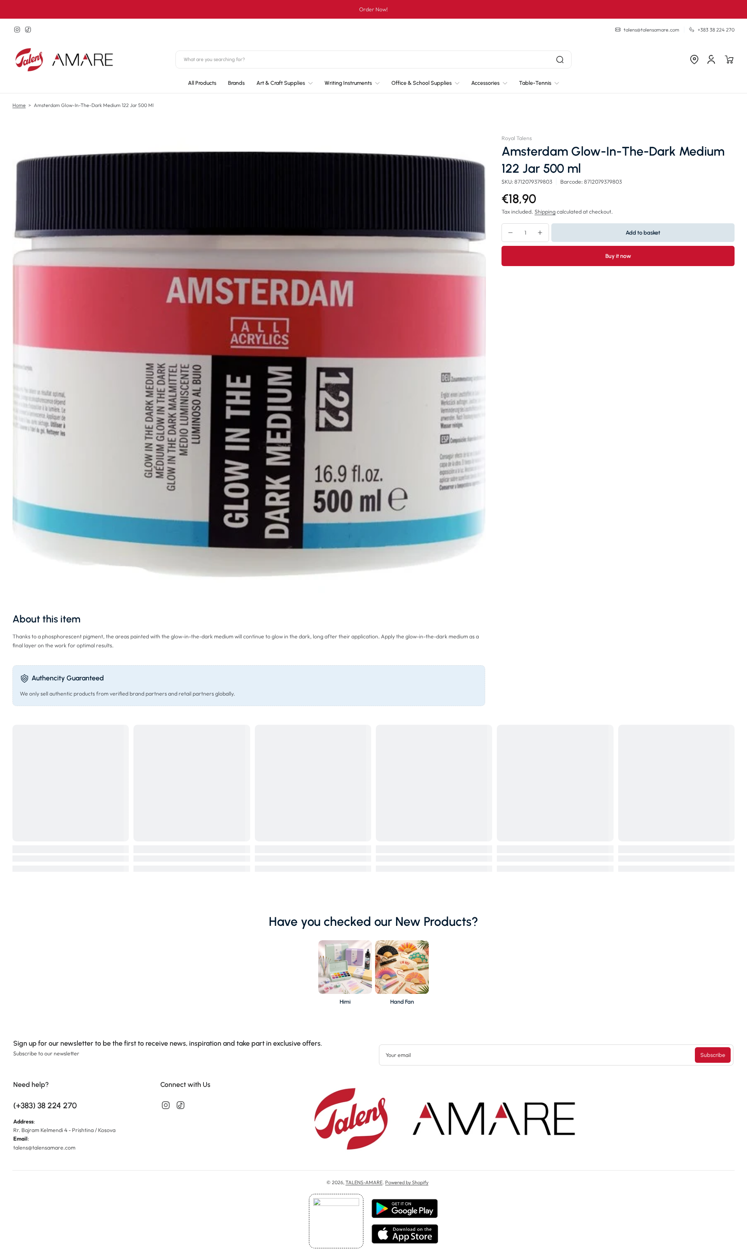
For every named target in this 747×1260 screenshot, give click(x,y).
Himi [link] (345, 1002)
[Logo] (64, 59)
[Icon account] (711, 59)
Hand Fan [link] (402, 1002)
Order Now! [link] (373, 9)
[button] (694, 59)
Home (19, 105)
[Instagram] (17, 29)
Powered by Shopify (406, 1182)
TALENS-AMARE (363, 1182)
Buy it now (618, 255)
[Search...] (560, 59)
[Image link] (345, 974)
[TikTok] (28, 29)
